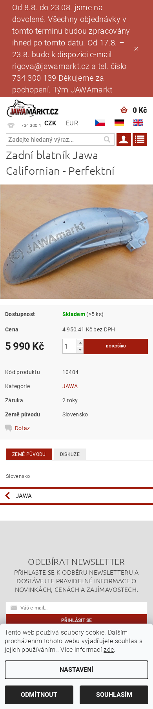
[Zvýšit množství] (80, 342)
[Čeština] (100, 122)
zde (109, 649)
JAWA (70, 386)
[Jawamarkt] (33, 107)
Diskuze (70, 454)
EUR (72, 123)
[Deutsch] (119, 122)
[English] (138, 122)
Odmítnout (39, 694)
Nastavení (76, 669)
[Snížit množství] (80, 349)
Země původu (29, 454)
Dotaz (22, 428)
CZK (50, 123)
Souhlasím (114, 694)
